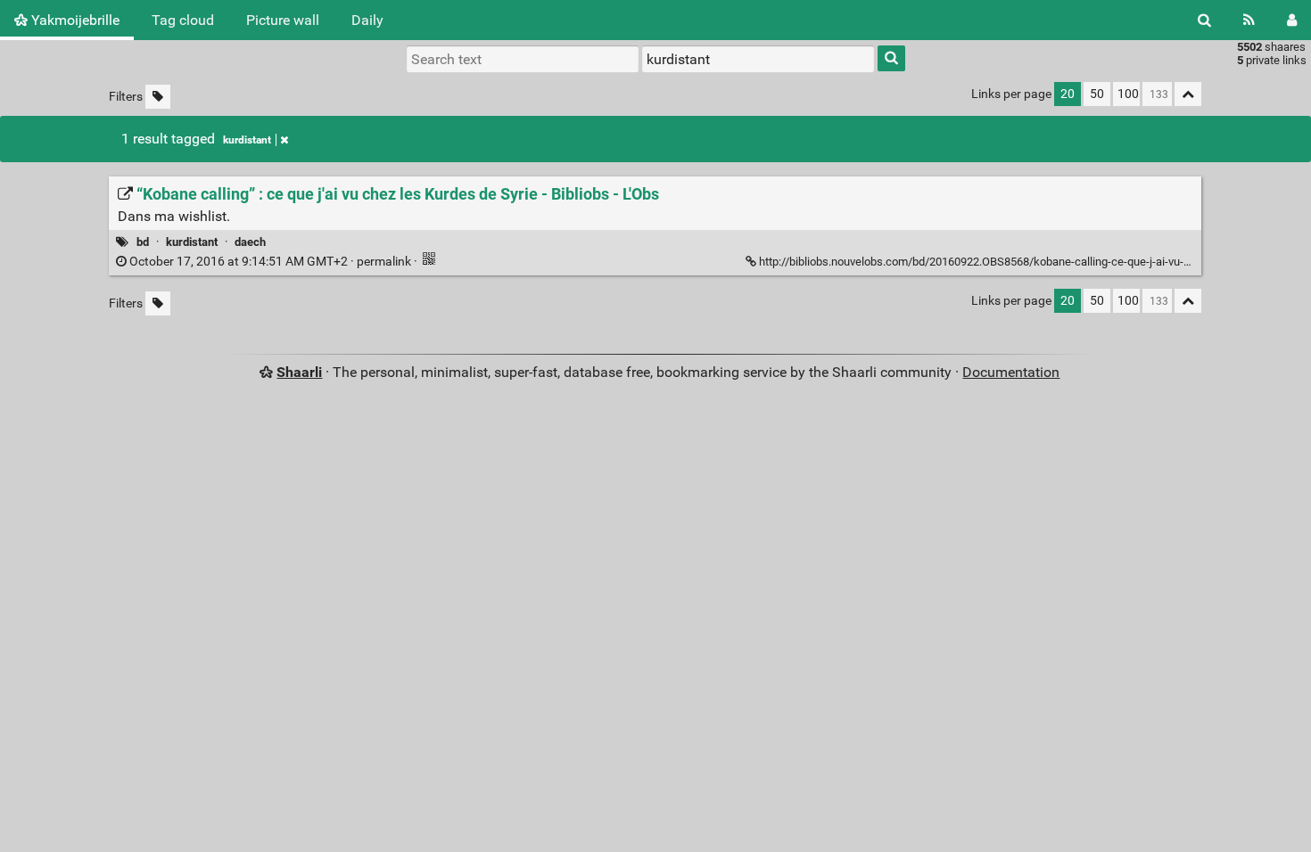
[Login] (1292, 20)
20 (1067, 94)
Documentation (1011, 372)
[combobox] (758, 58)
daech (250, 242)
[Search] (1204, 20)
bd (142, 242)
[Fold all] (1188, 94)
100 (1128, 94)
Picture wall (282, 20)
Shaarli (299, 372)
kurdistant (247, 140)
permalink (270, 261)
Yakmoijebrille (74, 20)
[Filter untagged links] (157, 97)
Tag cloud (183, 20)
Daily (367, 20)
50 (1097, 94)
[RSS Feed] (1249, 20)
